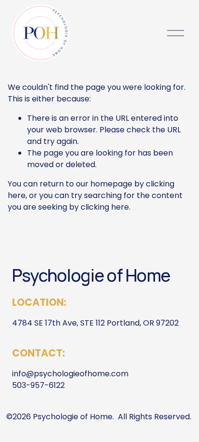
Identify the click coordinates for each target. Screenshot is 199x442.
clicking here (105, 207)
